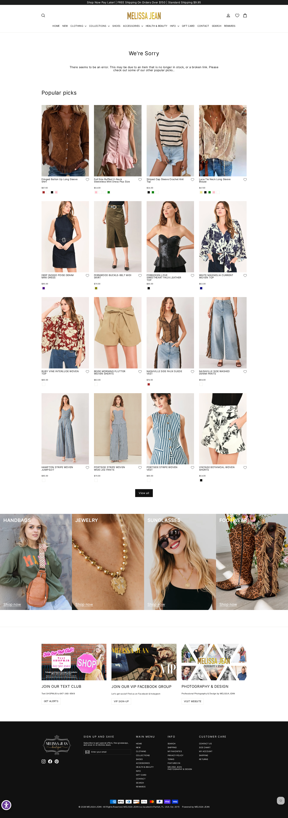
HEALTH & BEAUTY (156, 25)
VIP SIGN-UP (121, 701)
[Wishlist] (237, 15)
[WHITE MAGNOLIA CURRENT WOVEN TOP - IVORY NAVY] (201, 288)
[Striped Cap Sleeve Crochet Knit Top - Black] (148, 192)
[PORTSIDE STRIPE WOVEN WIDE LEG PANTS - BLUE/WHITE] (96, 480)
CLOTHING (77, 25)
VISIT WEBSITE (192, 701)
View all (144, 493)
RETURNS (203, 759)
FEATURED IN (174, 763)
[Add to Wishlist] (85, 182)
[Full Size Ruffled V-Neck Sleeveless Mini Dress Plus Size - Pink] (96, 192)
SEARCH (216, 25)
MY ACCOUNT (205, 751)
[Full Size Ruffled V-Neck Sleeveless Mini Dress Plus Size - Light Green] (108, 192)
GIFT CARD (188, 25)
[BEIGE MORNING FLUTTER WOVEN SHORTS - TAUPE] (96, 384)
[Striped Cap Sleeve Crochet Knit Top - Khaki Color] (157, 192)
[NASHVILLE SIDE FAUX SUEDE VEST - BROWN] (148, 384)
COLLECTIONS (98, 25)
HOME (56, 25)
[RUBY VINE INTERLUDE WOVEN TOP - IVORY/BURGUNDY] (43, 384)
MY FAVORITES (175, 751)
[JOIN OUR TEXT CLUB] (74, 662)
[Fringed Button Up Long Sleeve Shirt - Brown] (43, 192)
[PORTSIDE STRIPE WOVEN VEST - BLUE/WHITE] (148, 480)
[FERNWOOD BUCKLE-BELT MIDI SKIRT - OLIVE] (96, 288)
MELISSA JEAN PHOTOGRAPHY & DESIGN (180, 768)
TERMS (171, 759)
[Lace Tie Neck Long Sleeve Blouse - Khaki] (201, 192)
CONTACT (203, 25)
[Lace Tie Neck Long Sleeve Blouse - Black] (205, 192)
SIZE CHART (204, 747)
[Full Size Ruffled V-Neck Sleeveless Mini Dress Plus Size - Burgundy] (104, 192)
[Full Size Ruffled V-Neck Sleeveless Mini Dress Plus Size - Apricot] (100, 192)
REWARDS (230, 25)
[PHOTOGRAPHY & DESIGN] (214, 662)
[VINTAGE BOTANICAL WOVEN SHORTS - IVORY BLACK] (201, 480)
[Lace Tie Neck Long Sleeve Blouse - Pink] (213, 192)
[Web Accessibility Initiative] (6, 805)
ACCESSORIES (132, 25)
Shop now (12, 604)
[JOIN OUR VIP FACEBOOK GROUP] (144, 662)
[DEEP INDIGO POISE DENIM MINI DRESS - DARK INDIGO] (43, 288)
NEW (65, 25)
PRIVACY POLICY (175, 755)
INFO (173, 25)
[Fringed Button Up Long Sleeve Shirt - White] (47, 192)
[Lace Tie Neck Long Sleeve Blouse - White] (218, 192)
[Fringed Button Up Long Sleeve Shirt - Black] (52, 192)
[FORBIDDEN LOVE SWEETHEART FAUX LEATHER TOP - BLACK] (148, 288)
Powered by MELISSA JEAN (195, 807)
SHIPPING (172, 747)
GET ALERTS (51, 701)
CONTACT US (205, 743)
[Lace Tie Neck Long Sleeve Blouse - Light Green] (209, 192)
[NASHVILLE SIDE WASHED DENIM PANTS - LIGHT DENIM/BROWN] (201, 384)
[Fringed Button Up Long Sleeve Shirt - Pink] (56, 192)
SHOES (116, 25)
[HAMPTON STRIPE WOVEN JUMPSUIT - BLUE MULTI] (43, 480)
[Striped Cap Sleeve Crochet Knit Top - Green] (152, 192)
